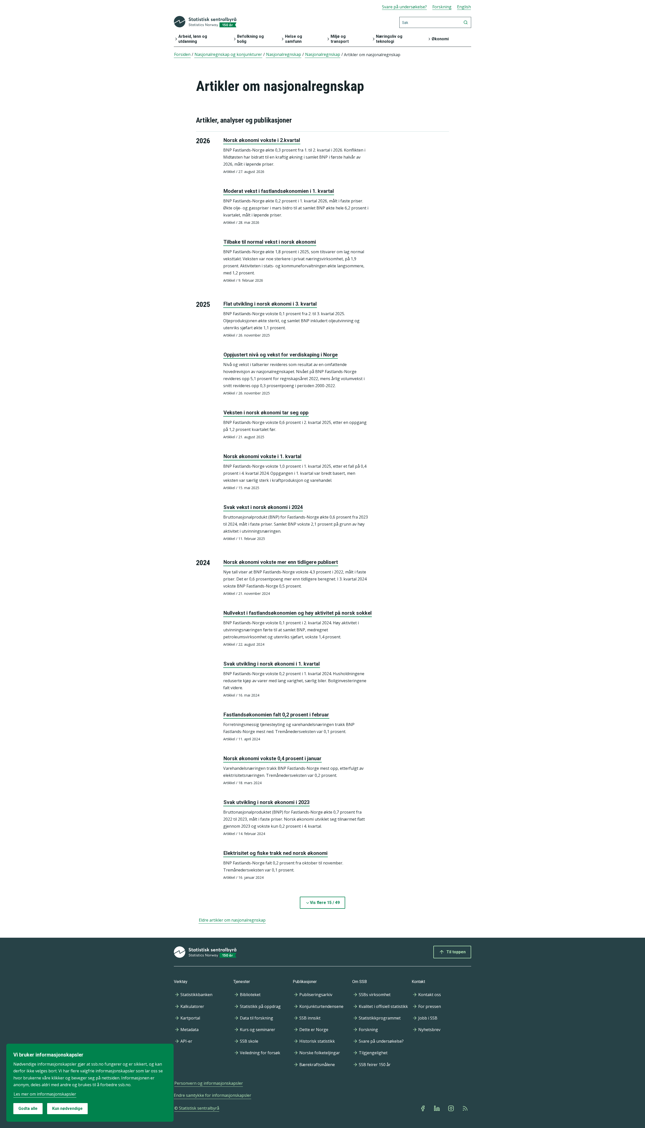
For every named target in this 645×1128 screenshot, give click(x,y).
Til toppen (456, 952)
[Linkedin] (437, 1108)
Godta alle (28, 1108)
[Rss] (465, 1108)
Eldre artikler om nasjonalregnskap (232, 920)
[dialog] (90, 1083)
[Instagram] (451, 1108)
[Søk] (465, 22)
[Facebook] (423, 1108)
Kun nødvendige (67, 1108)
